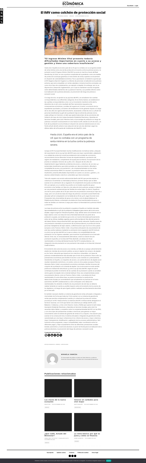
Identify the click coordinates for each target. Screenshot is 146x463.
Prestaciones (65, 344)
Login (136, 5)
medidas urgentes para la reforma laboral (71, 219)
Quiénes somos (61, 452)
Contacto (71, 452)
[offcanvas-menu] (8, 5)
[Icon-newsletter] (75, 456)
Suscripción (50, 452)
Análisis (71, 16)
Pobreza (58, 344)
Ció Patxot (54, 438)
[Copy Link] (60, 335)
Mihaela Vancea (63, 16)
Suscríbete (130, 5)
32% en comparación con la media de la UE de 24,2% (68, 196)
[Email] (57, 335)
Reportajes (77, 407)
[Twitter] (72, 456)
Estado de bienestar (50, 344)
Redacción (47, 404)
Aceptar (109, 460)
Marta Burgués (78, 404)
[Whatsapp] (55, 335)
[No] (144, 460)
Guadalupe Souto (64, 438)
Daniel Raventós (78, 438)
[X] (49, 335)
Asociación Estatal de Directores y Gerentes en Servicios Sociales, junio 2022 (69, 307)
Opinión (77, 441)
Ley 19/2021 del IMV (71, 97)
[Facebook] (46, 335)
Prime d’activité (73, 239)
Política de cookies (83, 452)
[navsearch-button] (11, 5)
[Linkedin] (52, 335)
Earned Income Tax (70, 241)
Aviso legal (95, 452)
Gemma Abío (47, 438)
